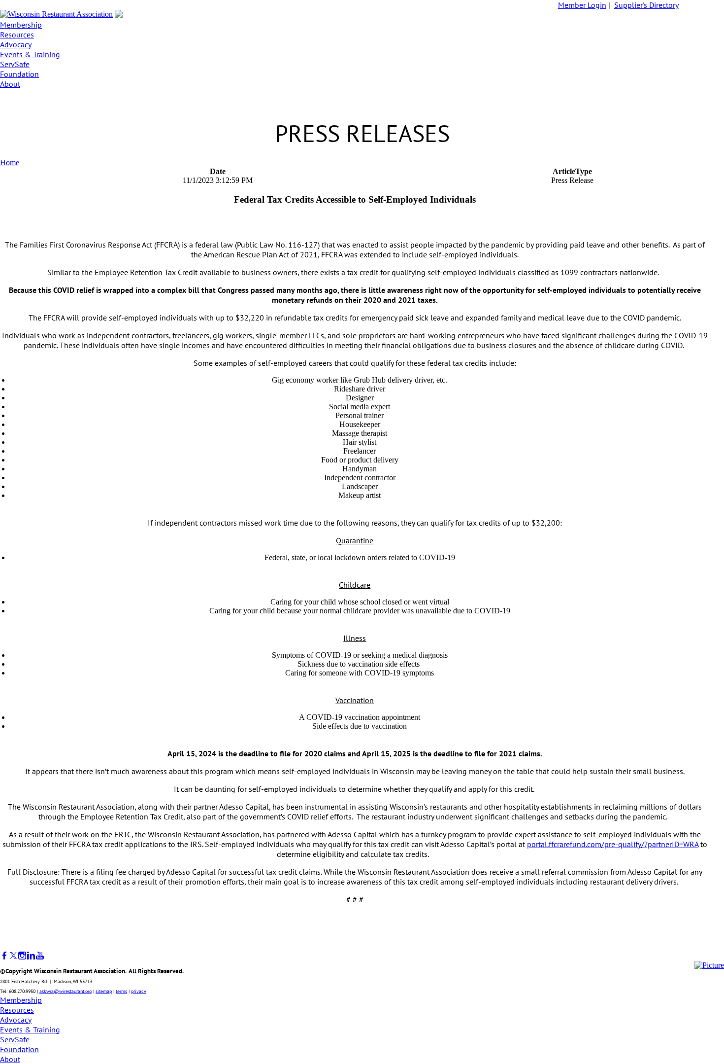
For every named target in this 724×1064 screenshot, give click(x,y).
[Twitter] (13, 956)
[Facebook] (4, 956)
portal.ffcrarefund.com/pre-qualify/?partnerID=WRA (612, 844)
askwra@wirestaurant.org (65, 991)
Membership (21, 25)
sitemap (104, 991)
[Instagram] (22, 956)
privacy (138, 991)
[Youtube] (40, 956)
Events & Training (30, 54)
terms (121, 991)
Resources (17, 34)
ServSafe (15, 64)
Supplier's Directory (646, 5)
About (10, 84)
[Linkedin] (31, 956)
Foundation (19, 74)
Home (9, 162)
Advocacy (16, 44)
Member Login (582, 5)
